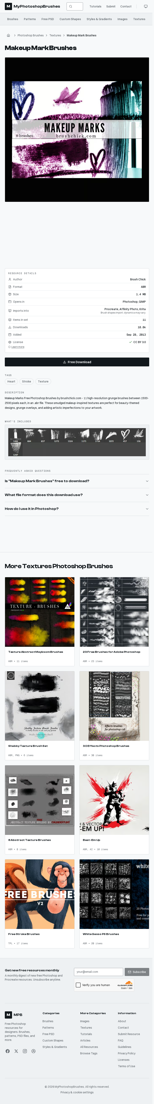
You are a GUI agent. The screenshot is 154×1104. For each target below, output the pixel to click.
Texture (43, 381)
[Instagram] (24, 1045)
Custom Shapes (70, 19)
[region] (77, 129)
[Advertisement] (77, 233)
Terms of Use (125, 1061)
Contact (126, 6)
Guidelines (123, 1042)
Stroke (26, 381)
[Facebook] (7, 1045)
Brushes (12, 19)
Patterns (30, 19)
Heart (11, 381)
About (121, 1016)
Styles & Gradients (99, 19)
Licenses (122, 1054)
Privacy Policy (125, 1048)
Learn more (17, 346)
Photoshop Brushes (31, 35)
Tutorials (95, 6)
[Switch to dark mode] (145, 6)
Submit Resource (128, 1029)
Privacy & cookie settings (76, 1087)
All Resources (88, 1042)
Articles (84, 1035)
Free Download (79, 362)
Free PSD (48, 19)
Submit (111, 6)
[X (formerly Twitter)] (16, 1045)
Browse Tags (88, 1048)
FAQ (119, 1035)
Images (123, 19)
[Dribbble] (33, 1045)
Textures (139, 19)
